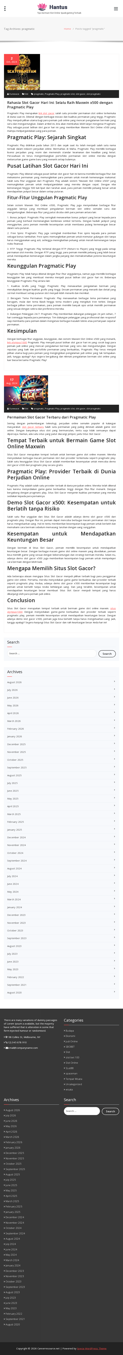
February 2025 (15, 821)
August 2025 (14, 775)
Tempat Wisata (74, 1078)
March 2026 (14, 721)
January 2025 (14, 829)
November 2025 (16, 751)
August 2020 (14, 992)
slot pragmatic (93, 93)
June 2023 (13, 961)
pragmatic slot (68, 93)
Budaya (70, 1030)
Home (67, 28)
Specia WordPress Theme (92, 1348)
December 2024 (16, 837)
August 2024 (14, 868)
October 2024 (15, 852)
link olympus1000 (17, 342)
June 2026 (13, 697)
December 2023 (16, 914)
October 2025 (15, 759)
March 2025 (14, 814)
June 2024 (13, 883)
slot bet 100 (72, 1057)
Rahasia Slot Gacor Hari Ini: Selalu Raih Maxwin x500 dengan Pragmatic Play (60, 104)
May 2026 (13, 705)
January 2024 (14, 907)
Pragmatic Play (52, 93)
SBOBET (70, 1046)
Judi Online (72, 1041)
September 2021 (17, 984)
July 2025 (12, 783)
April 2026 (13, 713)
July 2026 (12, 689)
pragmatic (39, 93)
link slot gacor (47, 113)
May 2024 (13, 891)
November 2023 (16, 922)
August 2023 (14, 946)
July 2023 (12, 953)
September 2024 (17, 860)
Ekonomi (70, 1035)
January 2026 (14, 736)
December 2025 (16, 744)
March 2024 (14, 899)
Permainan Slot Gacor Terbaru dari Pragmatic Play (51, 417)
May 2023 (13, 969)
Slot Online (72, 1062)
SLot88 (70, 1068)
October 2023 (15, 930)
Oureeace (14, 93)
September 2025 (17, 767)
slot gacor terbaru (33, 426)
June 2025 (13, 790)
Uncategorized (74, 1084)
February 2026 (15, 728)
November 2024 (16, 845)
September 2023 (17, 938)
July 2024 (12, 876)
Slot (26, 93)
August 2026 (14, 682)
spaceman (71, 1073)
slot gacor (81, 93)
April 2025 (13, 806)
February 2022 (15, 977)
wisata (69, 1089)
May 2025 (13, 798)
